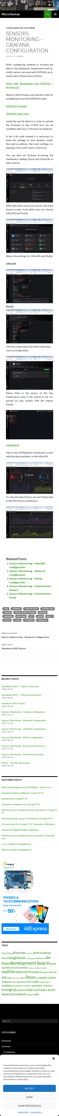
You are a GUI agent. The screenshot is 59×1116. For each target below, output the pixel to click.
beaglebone (16, 958)
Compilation (9, 1052)
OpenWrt (48, 985)
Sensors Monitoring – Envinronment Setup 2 (23, 746)
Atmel (5, 958)
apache (29, 953)
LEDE (9, 978)
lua (37, 977)
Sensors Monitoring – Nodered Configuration (25, 635)
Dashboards (12, 444)
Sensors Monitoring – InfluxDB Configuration (24, 729)
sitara (30, 990)
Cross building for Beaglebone (16, 844)
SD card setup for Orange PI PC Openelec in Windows (28, 824)
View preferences (29, 1105)
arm (6, 609)
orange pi (42, 620)
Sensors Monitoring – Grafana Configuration (23, 712)
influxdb (21, 616)
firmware (35, 972)
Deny (29, 1097)
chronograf (31, 609)
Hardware (6, 1040)
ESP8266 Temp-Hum (17, 113)
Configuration (14, 28)
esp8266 (42, 612)
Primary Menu (55, 14)
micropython (19, 981)
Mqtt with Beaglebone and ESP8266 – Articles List (26, 787)
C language (30, 958)
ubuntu (30, 994)
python (21, 990)
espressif (22, 972)
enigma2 (37, 968)
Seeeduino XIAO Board (14, 646)
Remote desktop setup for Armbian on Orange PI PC (27, 818)
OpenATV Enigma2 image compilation (20, 829)
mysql (7, 620)
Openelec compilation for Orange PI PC (21, 804)
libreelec (15, 978)
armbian (17, 609)
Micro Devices (11, 14)
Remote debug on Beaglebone (16, 849)
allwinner (19, 953)
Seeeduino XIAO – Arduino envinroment (21, 695)
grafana (8, 616)
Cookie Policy (23, 1112)
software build (44, 990)
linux (40, 616)
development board (25, 612)
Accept (29, 1088)
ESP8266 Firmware (16, 106)
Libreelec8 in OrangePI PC (15, 798)
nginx (17, 620)
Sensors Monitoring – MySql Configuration (22, 737)
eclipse (31, 968)
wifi (36, 994)
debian (7, 612)
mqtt (50, 616)
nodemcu (7, 985)
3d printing (7, 953)
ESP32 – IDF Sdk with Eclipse (16, 763)
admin (20, 56)
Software (29, 28)
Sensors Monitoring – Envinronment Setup (22, 754)
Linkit (22, 977)
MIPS (29, 981)
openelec (37, 985)
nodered (29, 620)
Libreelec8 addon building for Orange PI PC (23, 793)
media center (47, 977)
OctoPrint (26, 986)
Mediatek (7, 981)
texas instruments (14, 994)
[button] (54, 1059)
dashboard (47, 609)
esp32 (44, 968)
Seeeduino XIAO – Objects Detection (20, 686)
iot (31, 616)
